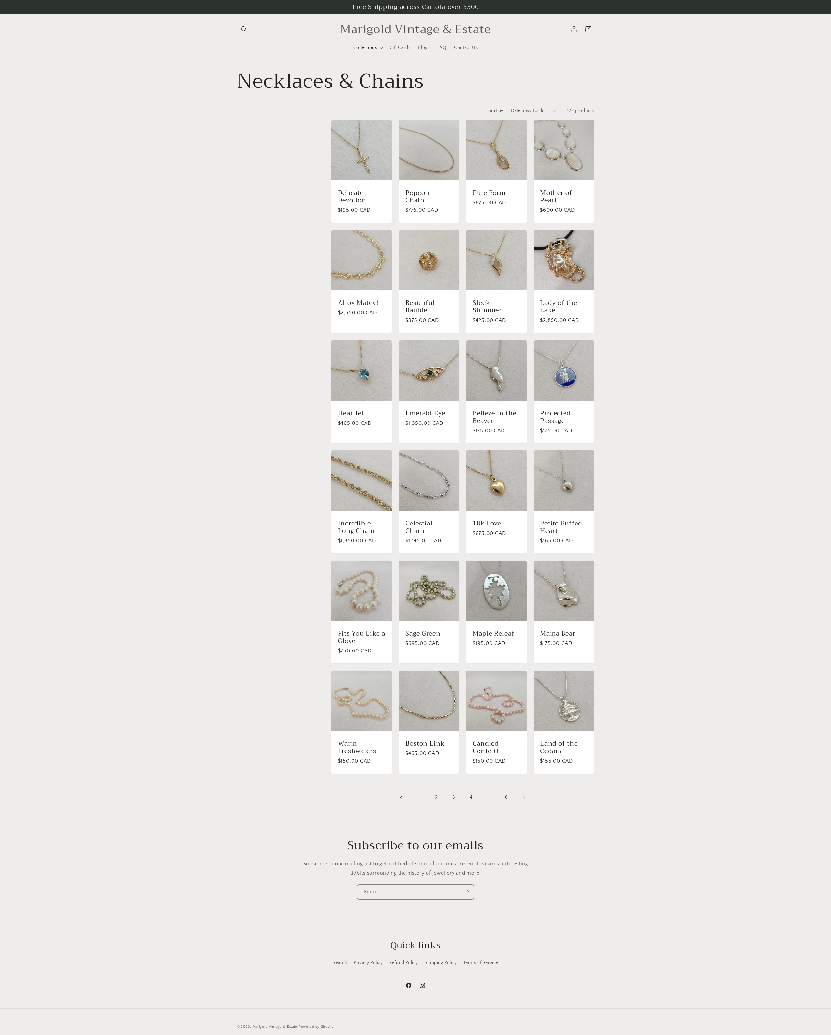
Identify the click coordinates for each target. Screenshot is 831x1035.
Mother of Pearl (556, 196)
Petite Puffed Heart (561, 527)
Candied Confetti (486, 747)
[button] (244, 29)
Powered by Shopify (316, 1027)
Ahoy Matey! (358, 303)
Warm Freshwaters (357, 747)
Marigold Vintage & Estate (275, 1027)
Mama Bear (558, 633)
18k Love (487, 523)
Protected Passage (555, 416)
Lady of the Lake (558, 306)
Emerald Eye (425, 413)
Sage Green (422, 633)
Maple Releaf (494, 633)
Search (340, 962)
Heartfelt (352, 413)
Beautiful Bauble (420, 306)
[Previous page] (401, 797)
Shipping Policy (441, 962)
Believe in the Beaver (494, 416)
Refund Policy (403, 962)
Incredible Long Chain (356, 527)
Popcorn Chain (418, 196)
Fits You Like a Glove (361, 637)
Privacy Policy (368, 962)
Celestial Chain (419, 527)
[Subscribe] (466, 892)
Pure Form (489, 192)
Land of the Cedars (559, 747)
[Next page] (524, 797)
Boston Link (425, 743)
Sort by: (496, 110)
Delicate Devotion (352, 196)
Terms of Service (480, 962)
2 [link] (436, 797)
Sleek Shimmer (487, 306)
